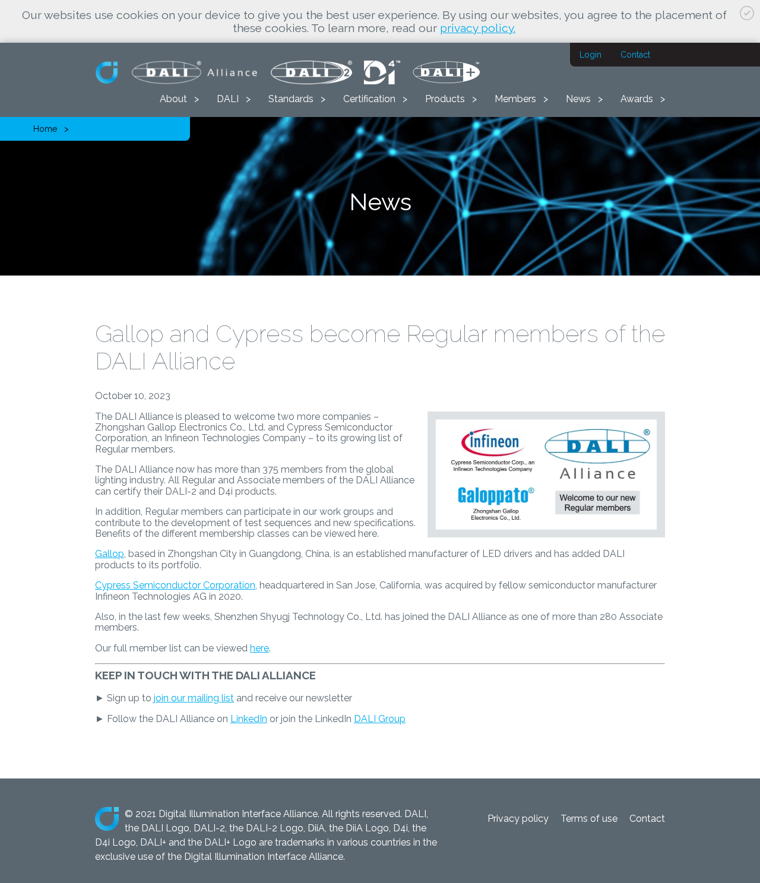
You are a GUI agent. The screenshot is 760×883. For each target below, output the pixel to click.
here (259, 648)
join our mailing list (194, 698)
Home (45, 129)
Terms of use (589, 818)
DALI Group (380, 718)
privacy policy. (477, 27)
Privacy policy (518, 818)
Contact (635, 54)
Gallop (109, 553)
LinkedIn (248, 718)
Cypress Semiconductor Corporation (175, 585)
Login (590, 54)
